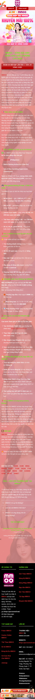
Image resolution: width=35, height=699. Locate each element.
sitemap (4, 663)
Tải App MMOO (24, 596)
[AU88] (17, 691)
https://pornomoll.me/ (27, 643)
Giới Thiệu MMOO (25, 574)
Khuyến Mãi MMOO (26, 601)
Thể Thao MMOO (7, 642)
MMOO (4, 75)
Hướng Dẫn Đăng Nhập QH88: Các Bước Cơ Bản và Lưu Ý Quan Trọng (17, 529)
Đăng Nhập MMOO (25, 583)
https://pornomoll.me (19, 328)
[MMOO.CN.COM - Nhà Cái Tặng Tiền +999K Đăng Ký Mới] (17, 3)
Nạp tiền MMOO (24, 587)
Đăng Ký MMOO (24, 578)
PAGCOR (7, 160)
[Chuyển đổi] (3, 503)
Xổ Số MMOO (6, 647)
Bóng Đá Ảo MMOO (8, 651)
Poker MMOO (6, 631)
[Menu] (2, 3)
